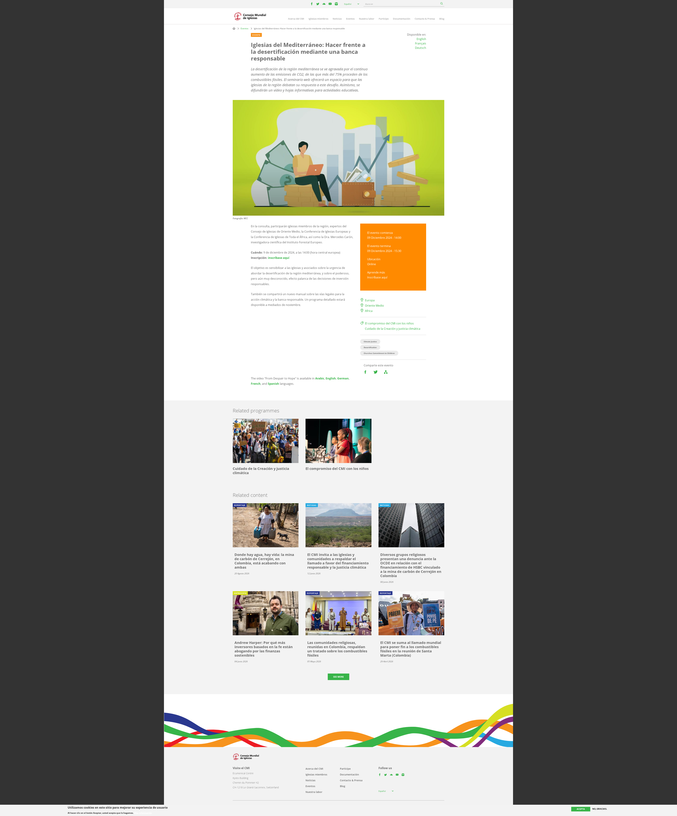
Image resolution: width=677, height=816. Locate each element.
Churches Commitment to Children (379, 353)
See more (338, 676)
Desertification (370, 347)
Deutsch (420, 48)
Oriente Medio (374, 305)
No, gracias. (599, 809)
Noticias (337, 18)
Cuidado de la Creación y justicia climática (392, 329)
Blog (441, 18)
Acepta (581, 809)
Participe (384, 18)
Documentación (401, 18)
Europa (370, 300)
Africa (369, 311)
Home (234, 28)
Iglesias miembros (318, 18)
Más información (143, 813)
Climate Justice (370, 341)
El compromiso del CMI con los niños (389, 323)
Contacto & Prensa (425, 18)
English (421, 39)
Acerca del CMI (296, 18)
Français (420, 43)
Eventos (350, 18)
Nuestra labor (366, 18)
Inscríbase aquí (377, 277)
